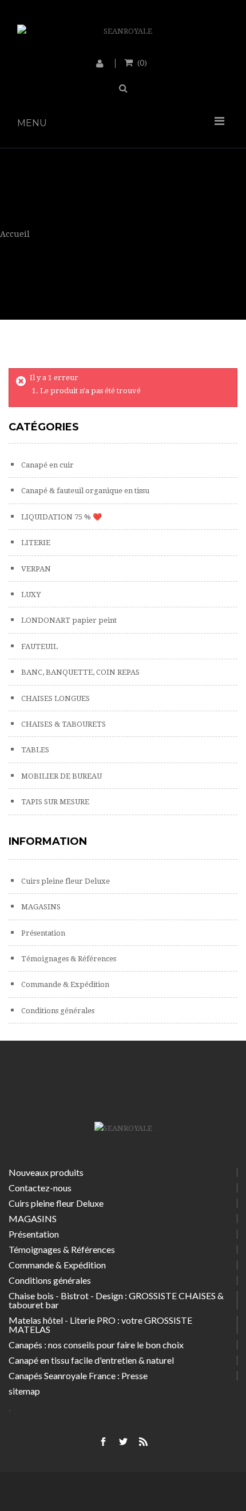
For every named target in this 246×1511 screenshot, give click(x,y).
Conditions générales (56, 1010)
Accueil (15, 234)
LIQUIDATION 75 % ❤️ (60, 517)
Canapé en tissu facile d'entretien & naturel (91, 1360)
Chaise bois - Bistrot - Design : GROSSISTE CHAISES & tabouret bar (116, 1300)
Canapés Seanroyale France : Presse (78, 1375)
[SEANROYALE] (123, 31)
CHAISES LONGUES (54, 698)
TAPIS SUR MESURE (54, 801)
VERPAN (35, 569)
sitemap (24, 1390)
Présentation (42, 933)
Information (48, 841)
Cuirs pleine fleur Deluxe (64, 881)
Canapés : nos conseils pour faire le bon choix (96, 1344)
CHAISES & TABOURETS (62, 724)
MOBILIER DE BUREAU (60, 776)
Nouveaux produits (46, 1172)
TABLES (34, 750)
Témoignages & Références (67, 958)
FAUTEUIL (38, 646)
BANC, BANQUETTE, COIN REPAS (79, 672)
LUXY (30, 594)
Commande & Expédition (64, 984)
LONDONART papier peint (68, 620)
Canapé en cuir (46, 465)
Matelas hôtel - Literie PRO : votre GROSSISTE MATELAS (100, 1325)
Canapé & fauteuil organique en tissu (84, 490)
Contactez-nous (40, 1187)
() (142, 62)
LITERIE (34, 542)
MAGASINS (40, 906)
